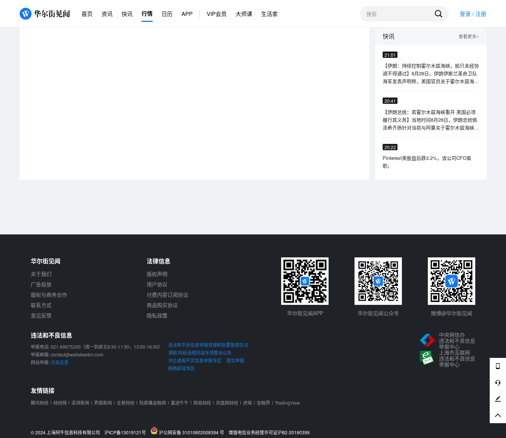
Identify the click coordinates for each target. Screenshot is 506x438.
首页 (87, 13)
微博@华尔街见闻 (451, 313)
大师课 (244, 13)
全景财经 (125, 402)
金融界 (263, 402)
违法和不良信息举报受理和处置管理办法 (208, 345)
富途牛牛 (180, 402)
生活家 (269, 13)
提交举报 (235, 360)
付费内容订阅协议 (167, 294)
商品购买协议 (162, 305)
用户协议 (157, 284)
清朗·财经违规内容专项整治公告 (200, 352)
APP (187, 13)
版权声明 (157, 273)
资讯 (107, 13)
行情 (147, 13)
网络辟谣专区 (181, 368)
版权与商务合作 (49, 294)
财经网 (60, 402)
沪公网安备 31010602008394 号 (192, 432)
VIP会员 (217, 13)
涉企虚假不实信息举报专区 (195, 360)
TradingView (287, 402)
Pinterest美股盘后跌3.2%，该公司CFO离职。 (427, 161)
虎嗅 (247, 402)
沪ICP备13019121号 (126, 432)
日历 (167, 13)
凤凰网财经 (227, 402)
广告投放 (41, 284)
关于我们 (41, 273)
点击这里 (60, 362)
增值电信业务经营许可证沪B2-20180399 (269, 432)
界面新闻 (103, 402)
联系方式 (41, 305)
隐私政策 (157, 315)
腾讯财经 (40, 402)
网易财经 (202, 402)
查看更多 (469, 36)
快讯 (127, 13)
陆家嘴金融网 (152, 402)
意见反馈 (41, 315)
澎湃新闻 (80, 402)
